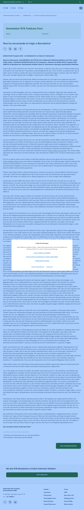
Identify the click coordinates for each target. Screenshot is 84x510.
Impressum (49, 267)
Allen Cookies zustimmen (42, 253)
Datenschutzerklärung (37, 267)
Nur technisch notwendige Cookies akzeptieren (42, 257)
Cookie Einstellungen (42, 261)
